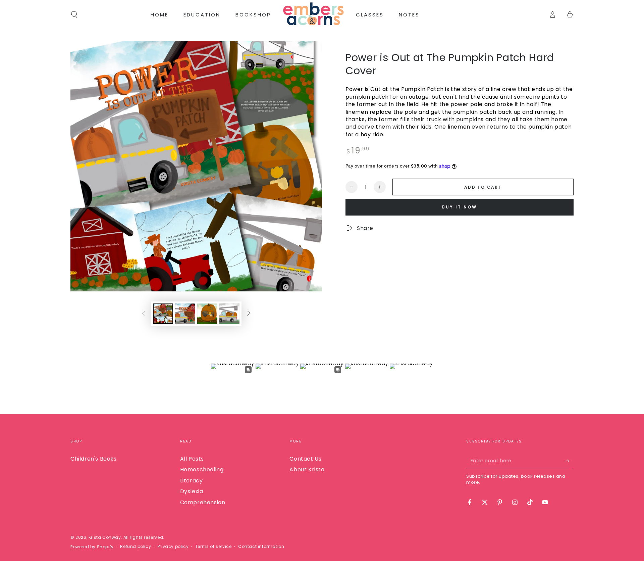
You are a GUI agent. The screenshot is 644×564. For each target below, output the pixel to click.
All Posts (192, 459)
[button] (74, 14)
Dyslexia (191, 491)
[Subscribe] (570, 460)
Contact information (261, 546)
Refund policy (135, 546)
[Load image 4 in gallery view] (229, 313)
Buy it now (459, 207)
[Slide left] (143, 313)
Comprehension (202, 502)
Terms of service (213, 546)
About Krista (306, 469)
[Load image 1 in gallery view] (163, 313)
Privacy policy (173, 546)
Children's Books (93, 459)
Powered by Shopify (92, 547)
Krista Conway (105, 537)
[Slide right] (248, 313)
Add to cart (483, 187)
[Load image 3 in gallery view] (207, 313)
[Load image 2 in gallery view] (185, 313)
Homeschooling (202, 469)
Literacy (191, 480)
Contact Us (305, 459)
